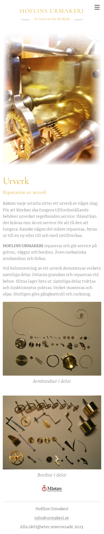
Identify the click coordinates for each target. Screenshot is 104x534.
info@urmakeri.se (51, 517)
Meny (97, 6)
